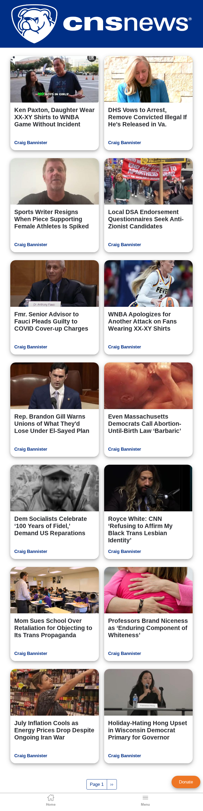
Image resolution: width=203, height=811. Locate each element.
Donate (186, 782)
